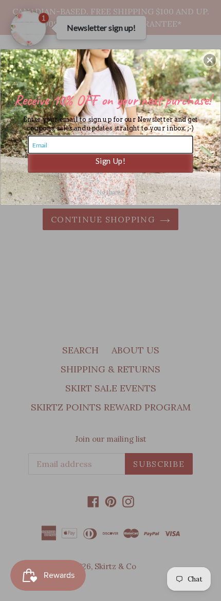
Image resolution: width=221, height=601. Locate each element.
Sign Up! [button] (110, 160)
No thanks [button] (110, 191)
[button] (210, 60)
